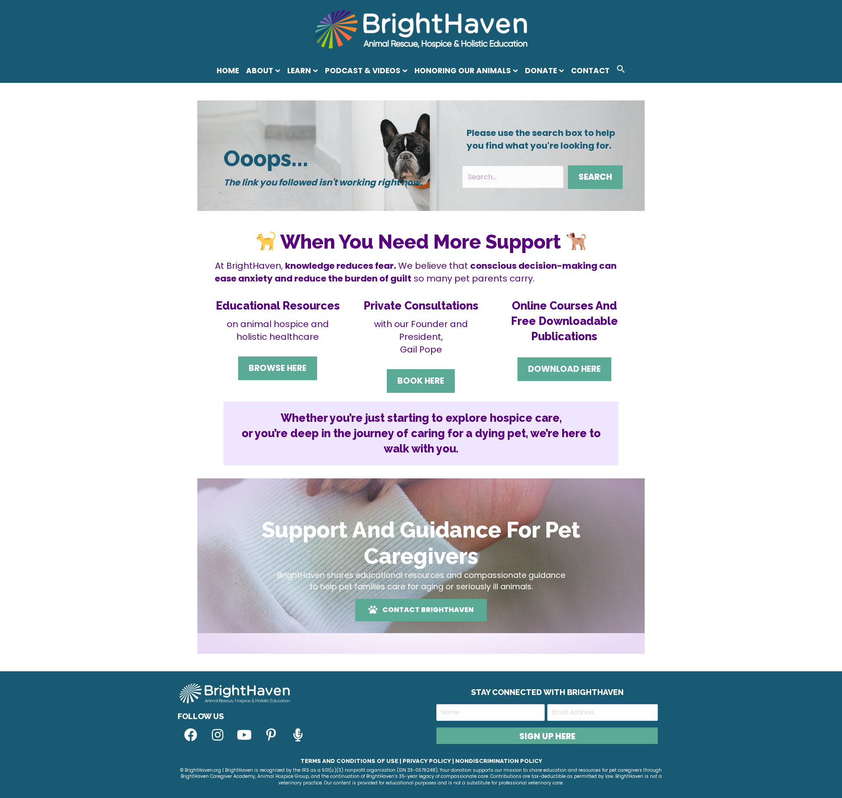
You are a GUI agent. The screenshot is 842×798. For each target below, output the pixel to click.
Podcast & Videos (362, 70)
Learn (299, 70)
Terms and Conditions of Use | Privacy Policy (375, 761)
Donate (541, 70)
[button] (621, 70)
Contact (590, 70)
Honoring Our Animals (462, 70)
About (259, 70)
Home (228, 70)
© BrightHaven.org (200, 770)
